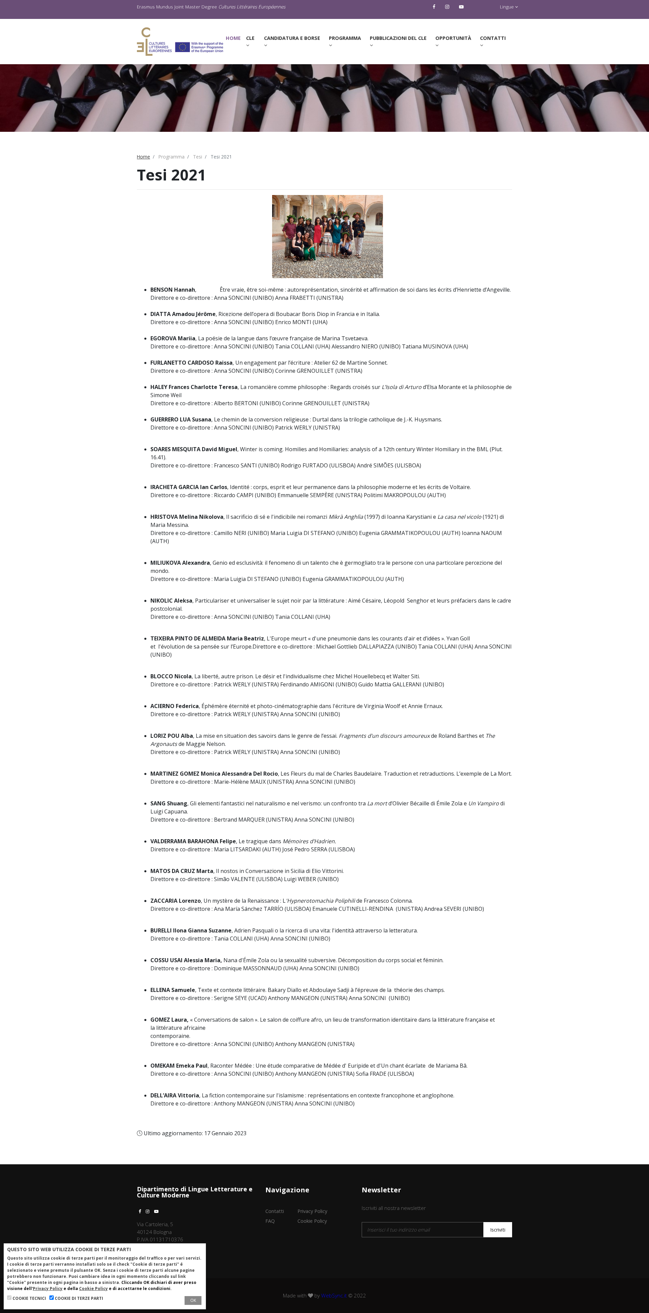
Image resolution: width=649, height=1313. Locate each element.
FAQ (270, 1221)
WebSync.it (334, 1295)
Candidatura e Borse (292, 38)
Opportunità (453, 38)
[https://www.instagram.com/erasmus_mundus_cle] (448, 6)
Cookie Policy (312, 1221)
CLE (250, 38)
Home (234, 37)
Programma (345, 38)
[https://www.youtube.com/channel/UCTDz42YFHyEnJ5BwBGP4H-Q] (462, 6)
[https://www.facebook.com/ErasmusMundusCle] (435, 6)
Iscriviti (497, 1229)
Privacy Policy (312, 1211)
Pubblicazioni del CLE (398, 38)
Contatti (493, 38)
